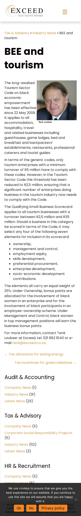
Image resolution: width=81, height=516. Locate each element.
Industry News (44, 33)
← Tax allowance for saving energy (34, 354)
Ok (19, 508)
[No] (75, 499)
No (31, 508)
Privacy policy (53, 508)
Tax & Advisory (16, 33)
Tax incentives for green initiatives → (46, 362)
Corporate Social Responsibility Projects (38, 432)
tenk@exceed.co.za (29, 342)
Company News (18, 387)
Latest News (15, 401)
